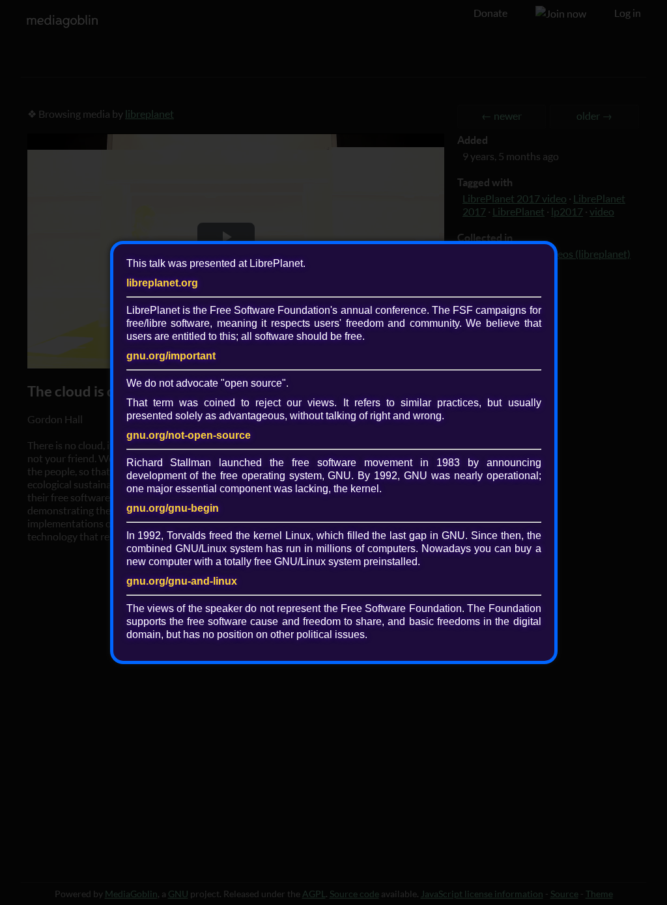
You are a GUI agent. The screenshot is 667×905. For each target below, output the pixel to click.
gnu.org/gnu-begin (172, 508)
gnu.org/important (171, 355)
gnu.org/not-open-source (188, 435)
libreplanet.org (162, 282)
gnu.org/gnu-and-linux (181, 581)
